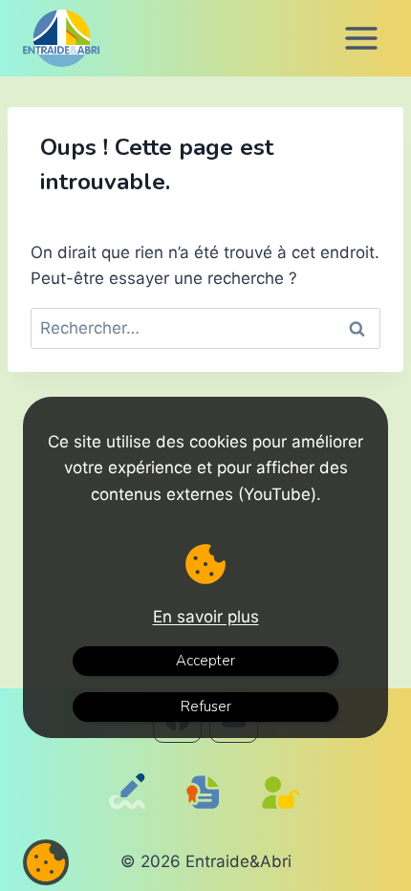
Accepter (205, 660)
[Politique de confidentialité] (286, 817)
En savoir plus (206, 616)
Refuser (206, 706)
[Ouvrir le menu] (361, 37)
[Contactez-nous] (131, 817)
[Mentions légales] (207, 810)
